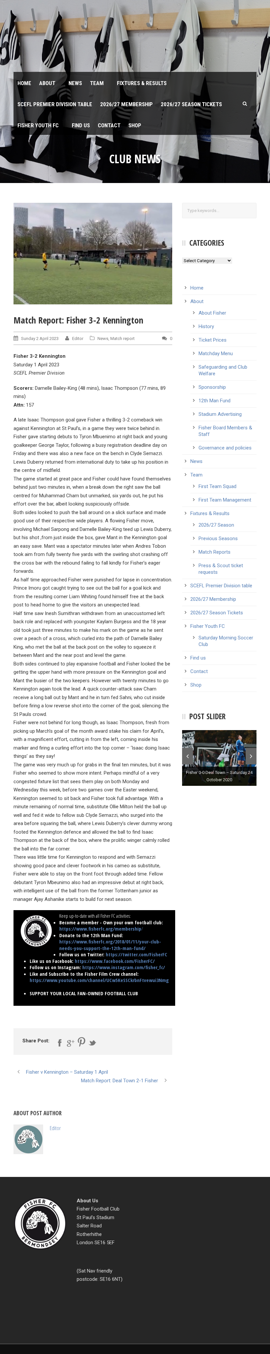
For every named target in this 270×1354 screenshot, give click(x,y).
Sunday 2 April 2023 (40, 338)
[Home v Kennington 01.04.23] (93, 253)
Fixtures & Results (142, 83)
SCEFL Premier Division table (54, 104)
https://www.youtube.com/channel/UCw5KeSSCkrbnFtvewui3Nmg (99, 980)
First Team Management (225, 500)
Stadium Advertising (220, 414)
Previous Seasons (218, 538)
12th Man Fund (214, 401)
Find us (81, 125)
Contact (109, 125)
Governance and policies (225, 448)
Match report (122, 338)
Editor (77, 338)
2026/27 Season (216, 525)
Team (97, 83)
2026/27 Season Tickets (191, 104)
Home (24, 83)
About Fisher (212, 313)
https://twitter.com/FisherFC (136, 954)
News (75, 83)
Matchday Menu (216, 353)
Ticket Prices (213, 340)
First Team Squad (217, 486)
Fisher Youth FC (38, 125)
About (47, 83)
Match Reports (214, 552)
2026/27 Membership (126, 104)
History (206, 326)
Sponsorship (212, 387)
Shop (134, 125)
